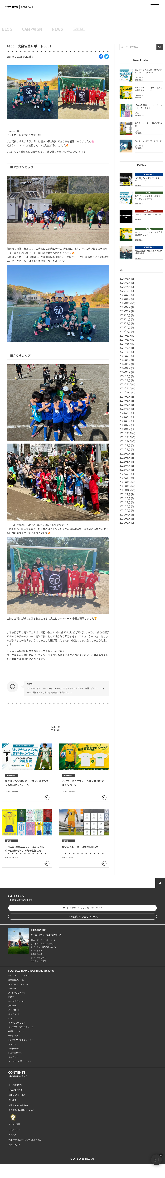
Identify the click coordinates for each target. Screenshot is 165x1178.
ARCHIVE (78, 28)
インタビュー (36, 950)
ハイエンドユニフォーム (18, 975)
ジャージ (12, 988)
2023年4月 (125, 417)
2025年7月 (125, 307)
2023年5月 (125, 413)
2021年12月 (126, 482)
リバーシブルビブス (17, 1022)
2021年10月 (126, 490)
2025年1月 (125, 331)
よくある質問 (14, 1124)
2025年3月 (125, 323)
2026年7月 (125, 282)
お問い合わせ (14, 1144)
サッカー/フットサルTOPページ (46, 934)
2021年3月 (125, 518)
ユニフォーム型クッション (19, 1061)
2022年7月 (125, 453)
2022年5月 (125, 461)
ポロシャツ (13, 1035)
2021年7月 (125, 502)
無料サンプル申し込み (18, 1105)
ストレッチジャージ (17, 992)
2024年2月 (125, 376)
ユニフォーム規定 (38, 961)
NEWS (57, 29)
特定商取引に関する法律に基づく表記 (25, 1139)
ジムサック (13, 1057)
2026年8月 (125, 278)
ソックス (12, 1044)
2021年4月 (125, 514)
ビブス (11, 1018)
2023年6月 (125, 408)
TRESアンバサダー (17, 1089)
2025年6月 (125, 311)
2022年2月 (125, 473)
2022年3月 (125, 469)
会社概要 (12, 1100)
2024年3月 (125, 372)
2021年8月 (125, 498)
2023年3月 (125, 421)
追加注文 (12, 1134)
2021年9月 (125, 494)
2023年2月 (125, 425)
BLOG (7, 29)
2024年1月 (125, 380)
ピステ (11, 997)
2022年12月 (126, 433)
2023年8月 (125, 400)
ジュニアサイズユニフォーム (20, 1027)
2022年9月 (125, 445)
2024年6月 (125, 360)
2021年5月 (125, 510)
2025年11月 (126, 303)
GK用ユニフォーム (16, 1031)
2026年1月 (125, 299)
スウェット (13, 1005)
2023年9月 (125, 396)
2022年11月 (126, 437)
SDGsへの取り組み (17, 1095)
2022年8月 (125, 449)
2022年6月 (125, 457)
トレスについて (15, 1084)
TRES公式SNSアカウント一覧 (83, 916)
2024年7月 (125, 356)
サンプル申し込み (38, 957)
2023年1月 (125, 429)
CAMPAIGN (32, 29)
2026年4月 (125, 286)
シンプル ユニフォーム (18, 984)
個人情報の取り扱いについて (21, 1110)
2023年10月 (126, 392)
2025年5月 (125, 315)
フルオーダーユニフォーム (42, 943)
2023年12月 (126, 384)
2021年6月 (125, 506)
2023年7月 (125, 404)
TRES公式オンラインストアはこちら (84, 908)
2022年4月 (125, 465)
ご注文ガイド (14, 1129)
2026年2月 (125, 295)
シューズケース (15, 1052)
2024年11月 (126, 339)
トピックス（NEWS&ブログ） (44, 947)
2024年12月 (126, 335)
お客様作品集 (36, 954)
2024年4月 (125, 368)
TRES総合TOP (38, 929)
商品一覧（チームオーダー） (43, 940)
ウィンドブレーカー (17, 1001)
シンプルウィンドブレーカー (20, 1039)
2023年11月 (126, 388)
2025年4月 (125, 319)
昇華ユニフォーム (16, 979)
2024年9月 (125, 347)
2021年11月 (126, 486)
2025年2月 (125, 327)
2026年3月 (125, 290)
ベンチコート (14, 1014)
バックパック (14, 1048)
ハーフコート (14, 1009)
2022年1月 (125, 478)
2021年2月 (125, 522)
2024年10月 (126, 343)
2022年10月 (126, 441)
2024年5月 (125, 364)
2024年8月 (125, 351)
